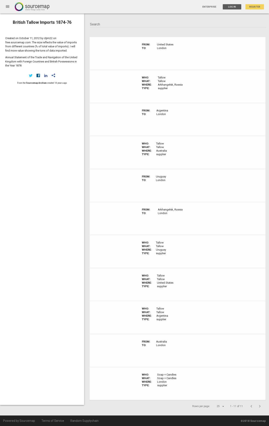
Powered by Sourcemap (19, 420)
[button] (216, 406)
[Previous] (251, 406)
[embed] (53, 75)
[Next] (260, 406)
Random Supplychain (84, 420)
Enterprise (209, 6)
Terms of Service (52, 420)
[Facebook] (38, 75)
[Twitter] (31, 75)
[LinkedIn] (46, 75)
